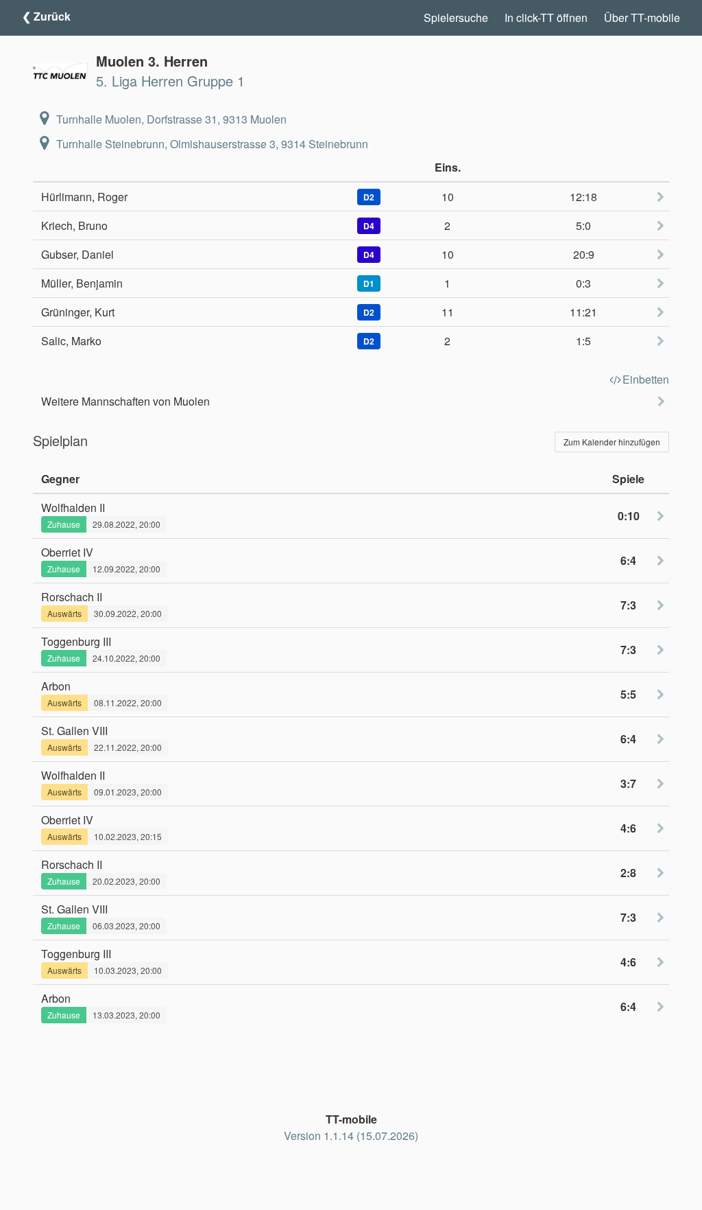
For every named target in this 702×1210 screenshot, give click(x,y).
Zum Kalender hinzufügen (612, 441)
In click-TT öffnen (546, 17)
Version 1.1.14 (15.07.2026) (351, 1135)
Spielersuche (456, 17)
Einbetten (645, 379)
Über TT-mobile (642, 17)
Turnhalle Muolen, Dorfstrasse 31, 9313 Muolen (171, 119)
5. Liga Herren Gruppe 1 (170, 81)
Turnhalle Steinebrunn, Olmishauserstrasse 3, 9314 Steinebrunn (212, 144)
